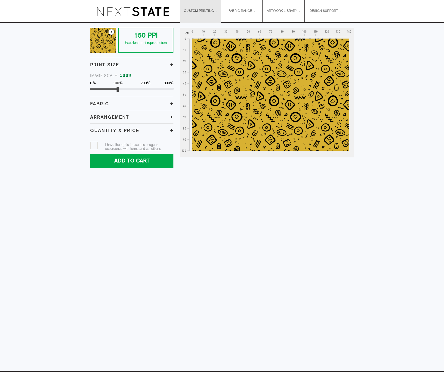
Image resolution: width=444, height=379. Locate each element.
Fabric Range (240, 11)
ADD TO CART (132, 161)
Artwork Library (282, 11)
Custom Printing (199, 11)
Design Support (324, 11)
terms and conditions (145, 149)
